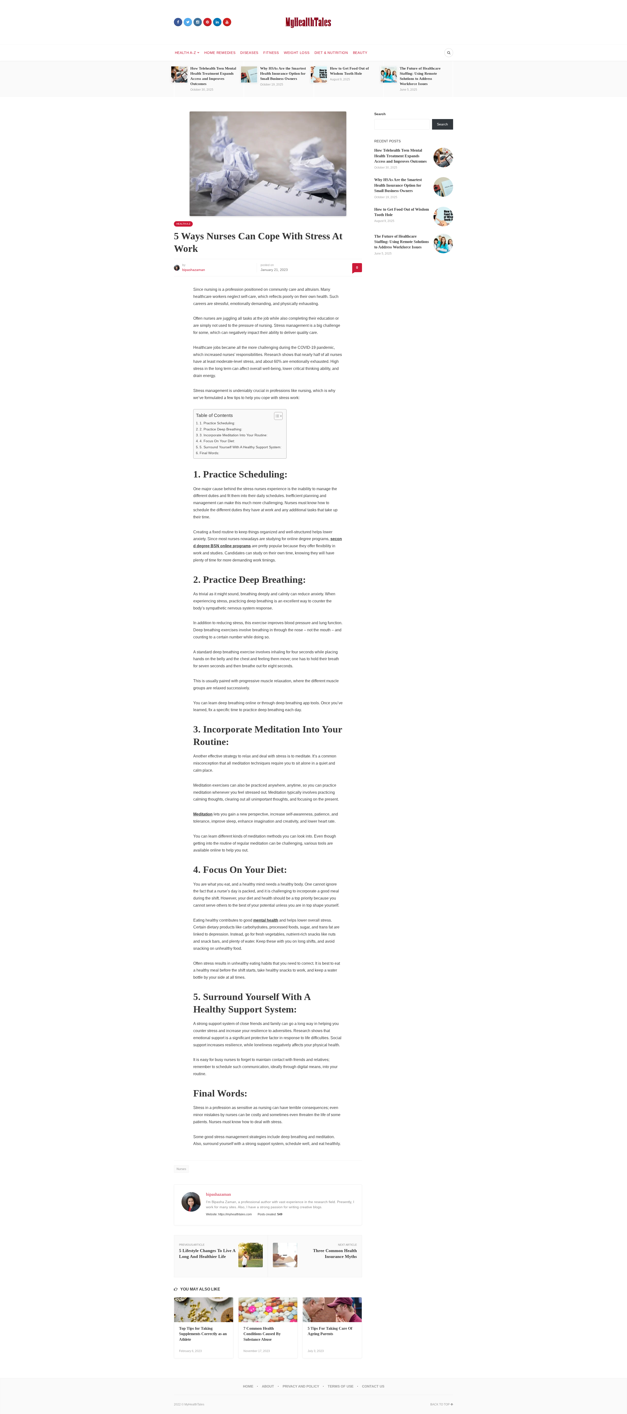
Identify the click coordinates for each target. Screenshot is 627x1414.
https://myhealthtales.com (235, 1214)
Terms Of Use (340, 1386)
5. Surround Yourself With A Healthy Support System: (240, 447)
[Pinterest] (207, 22)
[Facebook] (178, 22)
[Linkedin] (217, 22)
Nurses (181, 1169)
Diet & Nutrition (331, 53)
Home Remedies (219, 53)
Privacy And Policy (301, 1386)
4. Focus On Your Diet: (217, 441)
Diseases (249, 53)
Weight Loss (297, 53)
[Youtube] (227, 22)
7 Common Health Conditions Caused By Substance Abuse (262, 1333)
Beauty (360, 53)
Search (380, 114)
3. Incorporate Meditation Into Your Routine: (233, 435)
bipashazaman (193, 270)
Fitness (271, 53)
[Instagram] (197, 22)
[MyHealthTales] (313, 22)
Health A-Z (185, 53)
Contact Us (373, 1386)
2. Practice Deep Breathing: (221, 429)
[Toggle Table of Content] (275, 416)
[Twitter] (188, 22)
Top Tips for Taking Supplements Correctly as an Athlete (203, 1333)
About (268, 1386)
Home (248, 1386)
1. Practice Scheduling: (217, 423)
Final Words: (209, 453)
